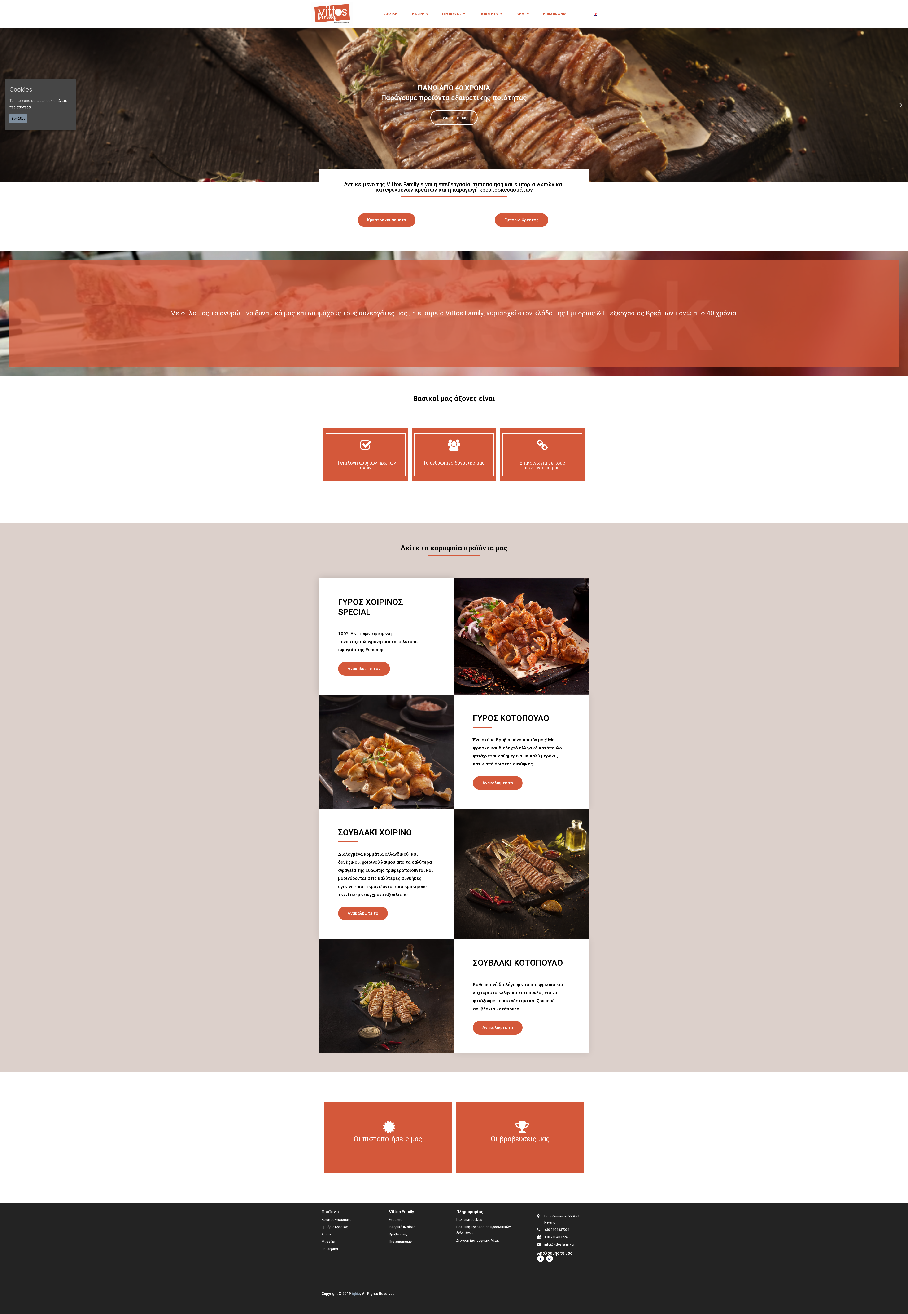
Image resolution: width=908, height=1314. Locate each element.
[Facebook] (540, 1258)
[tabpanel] (454, 105)
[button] (386, 220)
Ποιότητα (489, 14)
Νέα (520, 14)
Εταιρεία (420, 14)
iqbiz (356, 1294)
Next (901, 105)
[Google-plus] (549, 1258)
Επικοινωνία (555, 14)
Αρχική (391, 14)
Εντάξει (18, 118)
